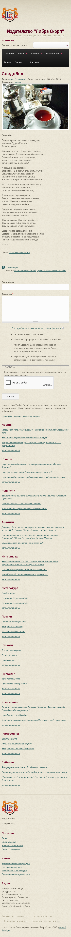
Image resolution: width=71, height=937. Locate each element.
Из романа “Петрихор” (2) (15, 602)
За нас (17, 62)
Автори (7, 62)
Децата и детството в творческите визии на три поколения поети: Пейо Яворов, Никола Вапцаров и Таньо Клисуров (33, 529)
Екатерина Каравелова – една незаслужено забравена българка (34, 476)
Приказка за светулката (14, 683)
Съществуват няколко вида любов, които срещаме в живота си (34, 772)
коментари (12, 267)
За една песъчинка (11, 688)
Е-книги (34, 54)
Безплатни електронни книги (16, 874)
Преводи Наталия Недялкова (51, 270)
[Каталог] (10, 14)
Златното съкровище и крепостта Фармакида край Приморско (34, 720)
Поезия (17, 82)
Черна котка (8, 660)
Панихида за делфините (14, 621)
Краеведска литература (14, 870)
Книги (20, 54)
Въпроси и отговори (12, 849)
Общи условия (9, 841)
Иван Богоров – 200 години (15, 715)
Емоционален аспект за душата (18, 748)
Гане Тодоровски (17, 79)
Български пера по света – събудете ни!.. (23, 542)
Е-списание (51, 54)
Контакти (34, 62)
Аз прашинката (9, 655)
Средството (8, 593)
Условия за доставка (12, 845)
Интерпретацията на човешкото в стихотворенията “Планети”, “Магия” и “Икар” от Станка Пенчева (30, 536)
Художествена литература (16, 863)
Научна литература (12, 866)
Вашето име (8, 282)
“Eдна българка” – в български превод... (21, 503)
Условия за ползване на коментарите (21, 415)
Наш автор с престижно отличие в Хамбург (24, 437)
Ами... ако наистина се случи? (17, 743)
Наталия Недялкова (19, 252)
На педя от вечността (13, 631)
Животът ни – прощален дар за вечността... (24, 508)
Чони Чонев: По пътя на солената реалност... (25, 574)
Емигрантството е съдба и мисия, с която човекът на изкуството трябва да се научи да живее (30, 563)
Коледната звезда (11, 678)
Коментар (8, 293)
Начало (10, 53)
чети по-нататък (11, 450)
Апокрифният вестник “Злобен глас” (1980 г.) (25, 767)
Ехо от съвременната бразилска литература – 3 (27, 472)
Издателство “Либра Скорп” (35, 31)
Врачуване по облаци (12, 626)
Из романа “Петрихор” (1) (15, 598)
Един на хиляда (9, 738)
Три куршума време (11, 650)
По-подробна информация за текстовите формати (36, 328)
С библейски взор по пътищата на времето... (24, 569)
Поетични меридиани (25, 270)
